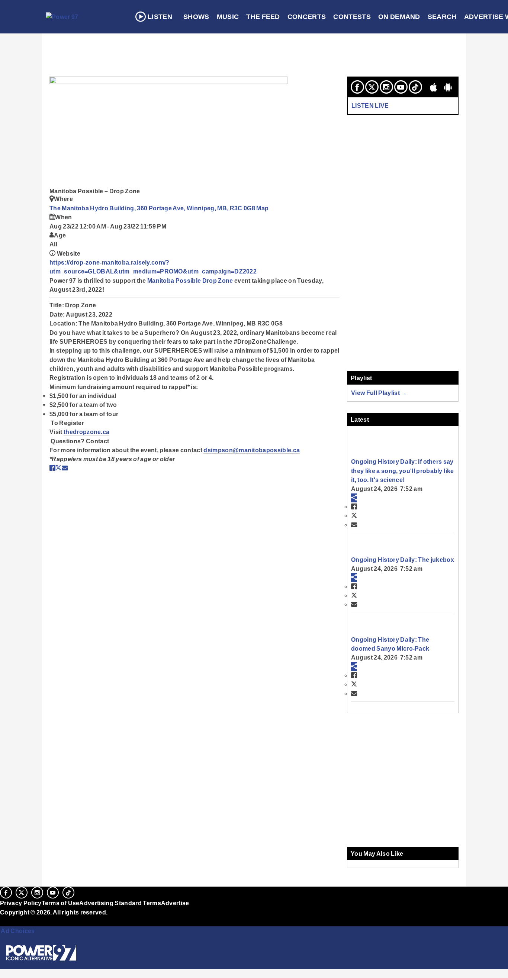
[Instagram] (386, 87)
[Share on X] (58, 468)
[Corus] (3, 920)
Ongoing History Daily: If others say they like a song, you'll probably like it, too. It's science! (402, 470)
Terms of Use (61, 903)
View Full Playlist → (379, 392)
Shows (196, 16)
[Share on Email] (65, 468)
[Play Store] (448, 87)
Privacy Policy (21, 903)
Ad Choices (17, 930)
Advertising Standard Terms (120, 903)
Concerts (306, 16)
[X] (372, 87)
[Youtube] (401, 87)
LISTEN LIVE (370, 105)
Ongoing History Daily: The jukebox (402, 559)
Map (262, 208)
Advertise (175, 903)
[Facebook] (357, 87)
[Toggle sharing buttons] (354, 497)
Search (442, 16)
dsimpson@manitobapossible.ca (251, 450)
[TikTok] (415, 87)
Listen (160, 16)
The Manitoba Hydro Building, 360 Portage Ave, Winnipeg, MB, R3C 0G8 (152, 208)
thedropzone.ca (86, 431)
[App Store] (433, 87)
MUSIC (228, 16)
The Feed (263, 16)
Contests (352, 16)
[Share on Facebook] (52, 468)
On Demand (399, 16)
